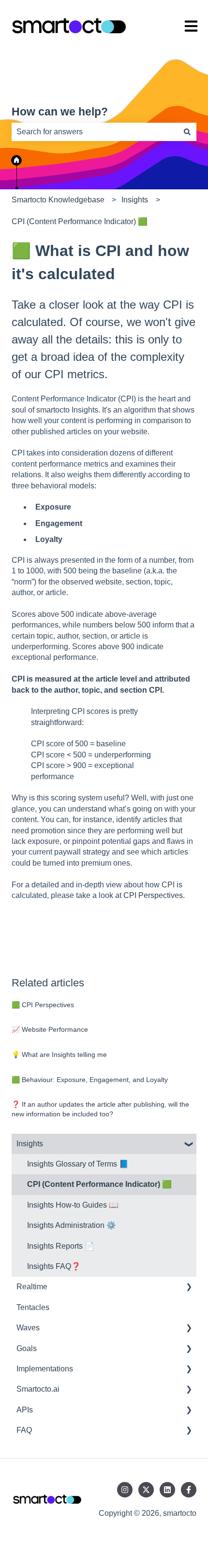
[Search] (187, 132)
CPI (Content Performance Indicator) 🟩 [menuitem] (99, 1184)
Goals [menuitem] (26, 1348)
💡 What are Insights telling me (59, 1054)
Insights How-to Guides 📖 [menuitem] (73, 1205)
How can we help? (60, 111)
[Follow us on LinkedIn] (167, 1489)
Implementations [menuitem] (44, 1369)
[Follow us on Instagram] (125, 1489)
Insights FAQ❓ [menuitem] (54, 1266)
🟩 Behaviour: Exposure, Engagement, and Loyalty (90, 1079)
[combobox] (95, 132)
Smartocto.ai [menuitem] (37, 1389)
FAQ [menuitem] (24, 1430)
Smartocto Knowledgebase (58, 200)
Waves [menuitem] (28, 1328)
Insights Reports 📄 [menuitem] (60, 1246)
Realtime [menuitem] (31, 1286)
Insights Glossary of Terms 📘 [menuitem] (78, 1164)
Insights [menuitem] (29, 1144)
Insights (134, 200)
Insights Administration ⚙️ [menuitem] (71, 1225)
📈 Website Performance (50, 1029)
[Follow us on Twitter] (146, 1489)
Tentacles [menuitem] (32, 1307)
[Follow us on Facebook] (188, 1489)
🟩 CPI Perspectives (43, 1005)
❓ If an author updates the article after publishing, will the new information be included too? (100, 1109)
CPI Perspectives (153, 895)
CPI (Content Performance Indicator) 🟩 (80, 221)
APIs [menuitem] (24, 1410)
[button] (188, 1144)
